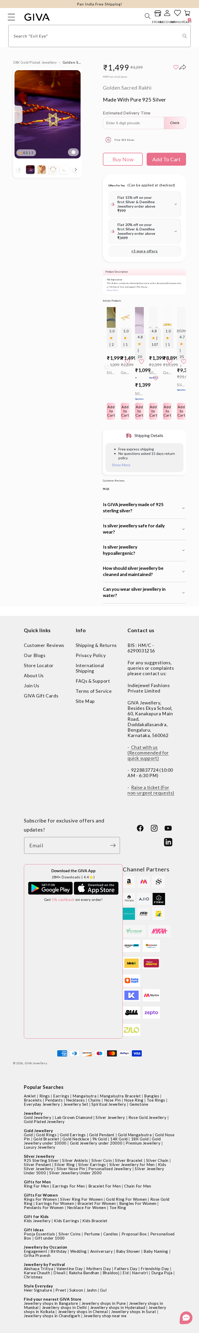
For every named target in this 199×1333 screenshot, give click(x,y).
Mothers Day (98, 1268)
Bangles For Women (138, 1203)
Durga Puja (162, 1272)
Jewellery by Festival (44, 1264)
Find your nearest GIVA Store (53, 1299)
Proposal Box (134, 1234)
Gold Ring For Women (126, 1199)
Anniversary (101, 1251)
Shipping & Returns (96, 645)
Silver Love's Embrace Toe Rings (153, 374)
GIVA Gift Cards (41, 695)
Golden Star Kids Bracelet (125, 372)
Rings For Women (40, 1199)
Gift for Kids (36, 1216)
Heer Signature (38, 1290)
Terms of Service (94, 691)
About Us (34, 675)
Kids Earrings (66, 1220)
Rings (44, 1096)
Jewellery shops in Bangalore (51, 1303)
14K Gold (119, 1139)
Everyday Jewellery (42, 1104)
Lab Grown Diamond (73, 1117)
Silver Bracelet (129, 1160)
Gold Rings (46, 1134)
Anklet (30, 1096)
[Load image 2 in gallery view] (41, 169)
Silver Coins (70, 1234)
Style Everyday (38, 1286)
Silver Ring (64, 1164)
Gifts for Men (37, 1181)
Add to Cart (139, 411)
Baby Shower (128, 1251)
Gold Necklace (75, 1139)
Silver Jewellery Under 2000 (75, 1172)
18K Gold (140, 1139)
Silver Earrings (92, 1164)
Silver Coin (101, 1160)
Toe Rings (156, 1100)
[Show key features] (18, 114)
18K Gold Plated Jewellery (35, 62)
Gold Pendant (102, 1134)
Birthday (59, 1251)
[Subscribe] (114, 845)
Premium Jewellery (143, 1143)
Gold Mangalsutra (135, 1134)
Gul (103, 1290)
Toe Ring (117, 1207)
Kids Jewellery (37, 1220)
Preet (60, 1290)
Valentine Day (69, 1268)
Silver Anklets (75, 1160)
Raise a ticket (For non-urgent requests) (150, 790)
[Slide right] (75, 169)
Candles (110, 1234)
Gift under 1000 (50, 1238)
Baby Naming (156, 1251)
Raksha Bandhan (84, 1272)
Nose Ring (133, 1100)
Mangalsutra (85, 1096)
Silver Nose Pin (71, 1168)
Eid (126, 1272)
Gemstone (139, 1104)
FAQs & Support (93, 681)
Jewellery (33, 1113)
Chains (94, 1100)
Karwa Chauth (37, 1272)
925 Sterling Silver (41, 1160)
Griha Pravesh (37, 1255)
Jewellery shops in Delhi (64, 1307)
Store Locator (39, 665)
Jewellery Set (75, 1104)
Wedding (78, 1251)
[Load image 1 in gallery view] (30, 169)
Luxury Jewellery (39, 1147)
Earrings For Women (55, 1203)
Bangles (151, 1096)
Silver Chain (157, 1160)
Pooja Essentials (39, 1234)
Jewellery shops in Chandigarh (52, 1315)
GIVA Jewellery (36, 1063)
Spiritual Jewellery (108, 1104)
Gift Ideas (34, 1229)
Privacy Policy (91, 655)
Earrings (61, 1096)
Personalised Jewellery (109, 1168)
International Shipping (90, 668)
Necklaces (75, 1100)
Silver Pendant (37, 1164)
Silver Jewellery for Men (132, 1164)
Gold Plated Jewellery (44, 1121)
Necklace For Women (86, 1207)
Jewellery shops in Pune (104, 1303)
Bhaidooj (111, 1272)
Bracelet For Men (104, 1186)
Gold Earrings (73, 1134)
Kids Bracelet (95, 1220)
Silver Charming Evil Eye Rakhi (111, 372)
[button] (148, 16)
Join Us (31, 685)
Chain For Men (137, 1186)
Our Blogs (34, 655)
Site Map (85, 701)
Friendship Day (155, 1268)
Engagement (35, 1251)
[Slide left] (19, 169)
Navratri (140, 1272)
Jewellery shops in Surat (133, 1311)
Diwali (59, 1272)
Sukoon (76, 1290)
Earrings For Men (68, 1186)
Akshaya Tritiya (38, 1268)
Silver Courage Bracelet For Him (181, 386)
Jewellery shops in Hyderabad (117, 1307)
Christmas (33, 1276)
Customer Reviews (44, 645)
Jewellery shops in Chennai (83, 1311)
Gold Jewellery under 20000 (96, 1143)
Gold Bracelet (46, 1139)
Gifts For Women (41, 1195)
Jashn (92, 1290)
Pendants (54, 1100)
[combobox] (99, 36)
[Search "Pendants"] (184, 36)
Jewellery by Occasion (45, 1247)
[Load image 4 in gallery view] (64, 169)
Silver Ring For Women (81, 1199)
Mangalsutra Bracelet (120, 1096)
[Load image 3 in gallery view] (53, 169)
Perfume (92, 1234)
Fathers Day (126, 1268)
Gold (28, 1134)
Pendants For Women (44, 1207)
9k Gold (100, 1139)
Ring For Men (36, 1186)
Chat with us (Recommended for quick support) (148, 753)
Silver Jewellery (110, 1117)
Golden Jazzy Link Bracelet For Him (167, 372)
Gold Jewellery (37, 1117)
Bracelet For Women (96, 1203)
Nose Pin (112, 1100)
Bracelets (33, 1100)
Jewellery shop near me (104, 1315)
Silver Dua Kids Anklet (139, 395)
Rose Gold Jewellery (147, 1117)
